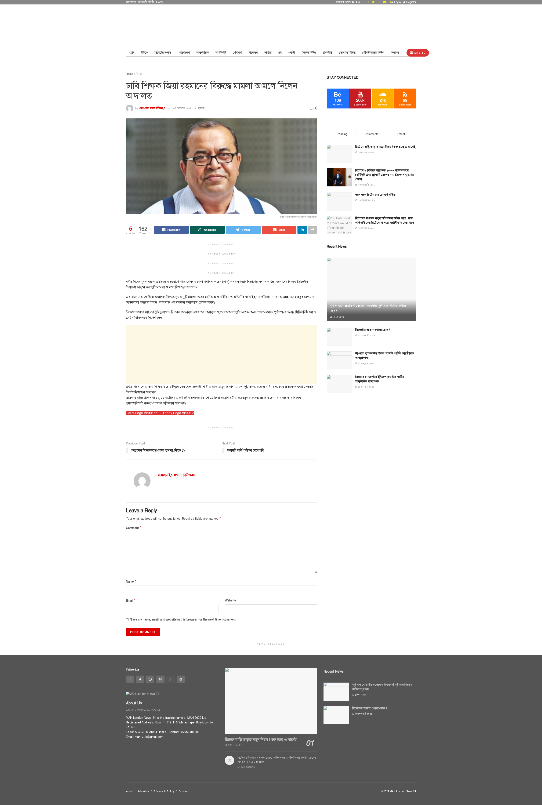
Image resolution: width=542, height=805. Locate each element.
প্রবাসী (292, 52)
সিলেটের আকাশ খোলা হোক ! (372, 330)
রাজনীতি (327, 52)
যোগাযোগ (131, 2)
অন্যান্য (395, 52)
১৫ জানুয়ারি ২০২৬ (365, 363)
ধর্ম (280, 52)
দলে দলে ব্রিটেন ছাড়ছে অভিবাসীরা (375, 195)
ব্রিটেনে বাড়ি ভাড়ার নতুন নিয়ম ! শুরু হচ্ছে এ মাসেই (385, 147)
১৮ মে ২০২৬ (338, 316)
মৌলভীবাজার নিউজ (373, 52)
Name (131, 581)
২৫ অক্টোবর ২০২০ (183, 108)
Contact (183, 791)
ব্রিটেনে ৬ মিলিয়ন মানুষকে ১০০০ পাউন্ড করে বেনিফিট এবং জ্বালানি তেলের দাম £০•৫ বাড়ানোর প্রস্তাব (384, 174)
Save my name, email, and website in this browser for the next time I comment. (183, 619)
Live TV (419, 52)
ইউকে (201, 108)
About (129, 791)
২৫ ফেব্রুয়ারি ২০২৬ (366, 335)
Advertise (143, 791)
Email (131, 600)
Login (397, 2)
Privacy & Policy (164, 791)
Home (159, 2)
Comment (133, 528)
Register (411, 2)
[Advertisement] (221, 354)
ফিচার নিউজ (309, 52)
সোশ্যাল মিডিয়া (347, 52)
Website (230, 600)
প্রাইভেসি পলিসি (146, 2)
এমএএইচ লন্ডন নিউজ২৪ (152, 108)
